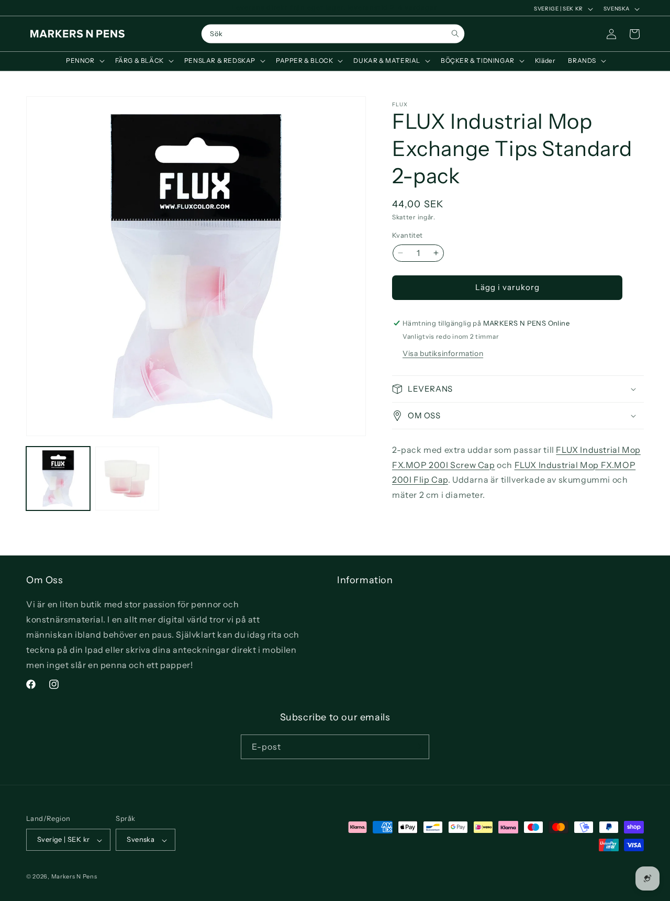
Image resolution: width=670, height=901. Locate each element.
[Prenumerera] (417, 746)
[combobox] (333, 34)
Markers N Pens (74, 877)
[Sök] (455, 34)
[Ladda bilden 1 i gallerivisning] (58, 478)
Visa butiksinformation (443, 353)
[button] (84, 60)
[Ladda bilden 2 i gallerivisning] (127, 478)
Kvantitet (407, 235)
